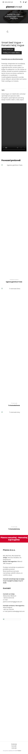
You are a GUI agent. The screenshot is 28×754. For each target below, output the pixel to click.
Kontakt (14, 746)
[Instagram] (23, 2)
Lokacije (14, 748)
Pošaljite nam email (11, 53)
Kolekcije (14, 744)
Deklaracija (8, 49)
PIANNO (19, 750)
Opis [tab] (3, 90)
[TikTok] (26, 2)
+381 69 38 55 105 (8, 598)
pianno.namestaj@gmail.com (12, 602)
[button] (20, 2)
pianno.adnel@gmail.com (16, 611)
